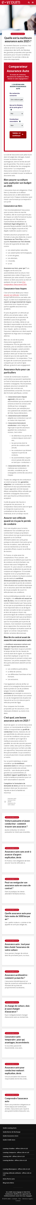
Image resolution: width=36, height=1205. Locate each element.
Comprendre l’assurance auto (16, 1100)
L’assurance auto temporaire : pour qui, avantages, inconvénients (17, 1039)
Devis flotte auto (9, 1179)
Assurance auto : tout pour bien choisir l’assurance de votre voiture (17, 947)
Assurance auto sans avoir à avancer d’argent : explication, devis (18, 854)
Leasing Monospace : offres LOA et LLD (16, 1169)
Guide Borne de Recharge (11, 1132)
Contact (18, 1201)
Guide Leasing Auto (9, 1128)
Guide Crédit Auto (9, 1140)
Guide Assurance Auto (18, 34)
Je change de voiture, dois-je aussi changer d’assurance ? (17, 1009)
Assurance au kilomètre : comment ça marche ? (16, 976)
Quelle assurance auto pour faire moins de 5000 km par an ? (18, 916)
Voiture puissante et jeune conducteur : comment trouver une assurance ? (17, 823)
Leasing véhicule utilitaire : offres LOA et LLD (17, 1174)
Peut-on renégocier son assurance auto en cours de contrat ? (18, 885)
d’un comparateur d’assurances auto (15, 283)
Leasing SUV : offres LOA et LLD (14, 1156)
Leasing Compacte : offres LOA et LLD (16, 1152)
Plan (19, 1199)
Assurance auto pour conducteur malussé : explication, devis (15, 1070)
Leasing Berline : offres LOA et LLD (15, 1160)
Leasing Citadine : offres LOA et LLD (15, 1148)
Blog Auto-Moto (8, 1183)
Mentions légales (27, 1199)
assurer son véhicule (11, 295)
